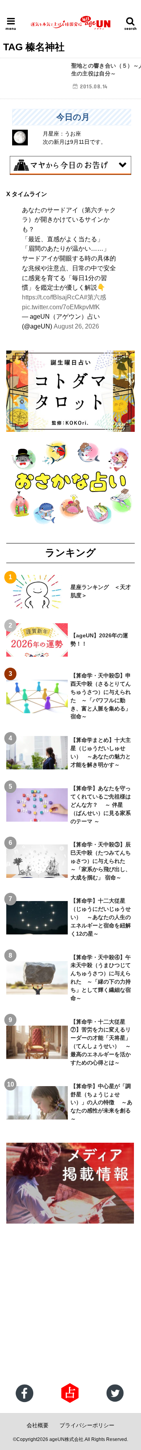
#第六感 (95, 297)
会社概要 (38, 1425)
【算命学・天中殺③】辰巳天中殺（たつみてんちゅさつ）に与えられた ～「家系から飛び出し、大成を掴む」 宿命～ (100, 861)
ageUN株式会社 (66, 1439)
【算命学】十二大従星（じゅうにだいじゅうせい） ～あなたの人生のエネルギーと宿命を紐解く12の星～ (100, 917)
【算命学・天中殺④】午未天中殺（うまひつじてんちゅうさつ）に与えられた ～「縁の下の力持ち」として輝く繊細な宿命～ (100, 977)
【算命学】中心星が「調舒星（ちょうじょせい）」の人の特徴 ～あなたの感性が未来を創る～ (101, 1102)
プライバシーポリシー (87, 1425)
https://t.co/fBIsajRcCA (53, 297)
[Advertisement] (70, 1304)
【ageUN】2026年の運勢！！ (99, 639)
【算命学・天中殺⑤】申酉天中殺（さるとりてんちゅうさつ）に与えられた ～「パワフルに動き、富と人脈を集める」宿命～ (100, 695)
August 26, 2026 (76, 326)
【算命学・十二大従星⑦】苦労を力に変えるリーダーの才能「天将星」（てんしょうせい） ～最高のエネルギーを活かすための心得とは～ (100, 1042)
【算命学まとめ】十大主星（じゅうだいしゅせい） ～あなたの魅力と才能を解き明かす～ (100, 752)
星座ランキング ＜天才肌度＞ (100, 591)
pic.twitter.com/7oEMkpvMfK (61, 306)
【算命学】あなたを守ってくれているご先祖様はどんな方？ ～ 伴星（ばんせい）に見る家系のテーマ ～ (100, 804)
